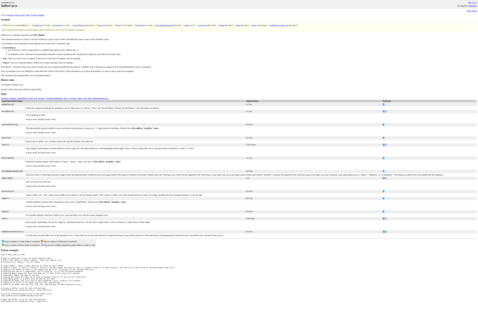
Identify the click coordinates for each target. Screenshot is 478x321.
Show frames (472, 11)
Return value (20, 15)
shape (221, 25)
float (118, 25)
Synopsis (10, 15)
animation (37, 25)
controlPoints (79, 25)
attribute (57, 25)
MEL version (472, 2)
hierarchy (140, 25)
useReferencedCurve (279, 25)
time (254, 25)
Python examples (37, 15)
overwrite (202, 25)
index (186, 25)
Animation (472, 6)
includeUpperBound (163, 25)
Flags (28, 15)
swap (238, 25)
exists (101, 25)
